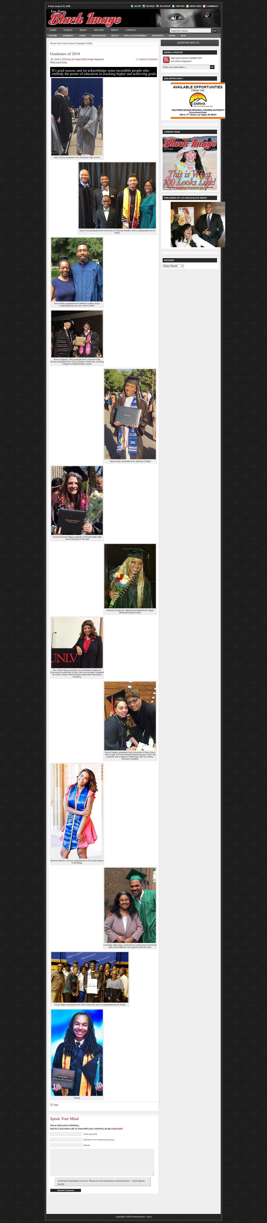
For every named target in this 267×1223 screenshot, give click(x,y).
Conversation (98, 36)
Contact (131, 30)
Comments (212, 6)
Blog (183, 36)
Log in (149, 1217)
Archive (99, 30)
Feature (53, 36)
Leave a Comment (148, 59)
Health (114, 36)
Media (83, 30)
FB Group (165, 6)
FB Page (150, 6)
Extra (172, 36)
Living (82, 36)
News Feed (195, 6)
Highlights (157, 36)
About (114, 30)
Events (68, 30)
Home (53, 30)
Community (68, 36)
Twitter (180, 6)
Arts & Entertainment (135, 36)
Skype (137, 6)
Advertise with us (188, 43)
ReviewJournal (138, 1217)
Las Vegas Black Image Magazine (99, 16)
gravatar (117, 1128)
